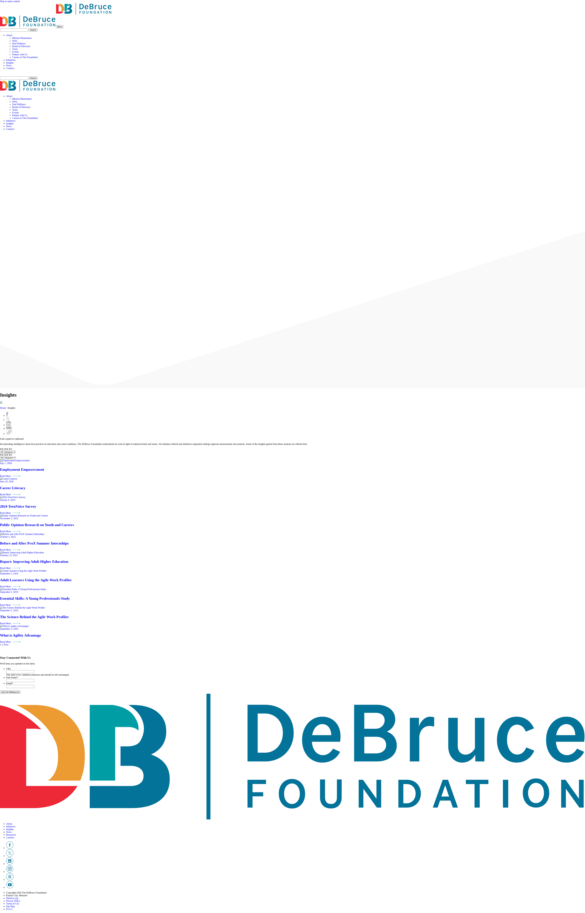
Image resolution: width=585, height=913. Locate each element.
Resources (11, 834)
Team (15, 49)
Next (6, 644)
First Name (12, 677)
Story (14, 40)
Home (3, 408)
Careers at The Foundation (25, 57)
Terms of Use (12, 903)
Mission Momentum (22, 38)
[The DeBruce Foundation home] (56, 14)
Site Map (10, 906)
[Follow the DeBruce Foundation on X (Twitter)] (9, 855)
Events (15, 51)
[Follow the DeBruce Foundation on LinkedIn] (9, 863)
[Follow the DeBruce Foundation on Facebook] (9, 848)
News (9, 65)
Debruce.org (12, 898)
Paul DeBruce (19, 43)
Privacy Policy (13, 901)
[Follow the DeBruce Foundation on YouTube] (9, 887)
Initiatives (10, 60)
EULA (9, 909)
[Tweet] (8, 419)
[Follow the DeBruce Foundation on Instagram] (9, 871)
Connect (10, 68)
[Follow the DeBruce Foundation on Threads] (9, 879)
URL (8, 668)
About (9, 35)
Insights (10, 62)
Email (9, 683)
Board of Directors (21, 46)
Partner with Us (19, 54)
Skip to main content (10, 1)
